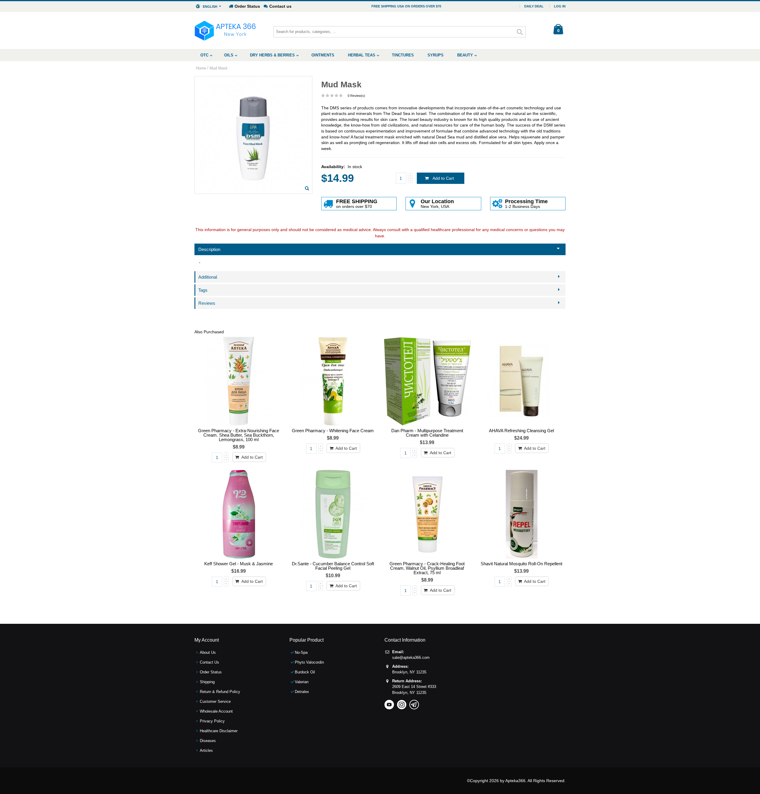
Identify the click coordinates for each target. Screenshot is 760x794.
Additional (207, 277)
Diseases (208, 740)
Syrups (436, 55)
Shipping (207, 682)
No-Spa (301, 652)
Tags (203, 290)
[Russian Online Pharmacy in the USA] (225, 30)
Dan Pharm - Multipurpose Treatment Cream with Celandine (427, 433)
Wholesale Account (216, 711)
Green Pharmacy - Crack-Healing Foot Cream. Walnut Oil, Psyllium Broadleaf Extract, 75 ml (427, 568)
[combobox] (399, 31)
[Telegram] (414, 702)
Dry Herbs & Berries (272, 55)
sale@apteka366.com (411, 657)
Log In (560, 6)
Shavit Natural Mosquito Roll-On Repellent (521, 563)
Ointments (322, 55)
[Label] (238, 381)
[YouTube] (389, 702)
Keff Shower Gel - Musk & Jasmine (238, 563)
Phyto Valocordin (309, 662)
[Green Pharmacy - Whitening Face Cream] (333, 381)
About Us (208, 652)
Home (201, 68)
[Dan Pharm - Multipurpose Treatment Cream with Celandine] (427, 381)
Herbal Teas (361, 55)
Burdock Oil (305, 672)
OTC (204, 55)
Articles (206, 750)
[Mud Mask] (307, 188)
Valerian (301, 682)
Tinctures (403, 55)
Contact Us (209, 662)
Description (209, 249)
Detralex (302, 691)
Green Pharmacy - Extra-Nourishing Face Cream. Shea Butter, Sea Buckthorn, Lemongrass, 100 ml (238, 435)
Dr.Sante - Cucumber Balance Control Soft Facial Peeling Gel (333, 566)
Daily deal (534, 6)
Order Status (247, 6)
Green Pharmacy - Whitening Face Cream (333, 430)
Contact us (280, 6)
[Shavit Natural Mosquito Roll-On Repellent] (521, 514)
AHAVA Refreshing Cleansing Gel (521, 430)
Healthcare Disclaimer (219, 731)
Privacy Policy (212, 721)
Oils (228, 55)
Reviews (206, 303)
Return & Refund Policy (220, 691)
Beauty (465, 55)
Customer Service (215, 701)
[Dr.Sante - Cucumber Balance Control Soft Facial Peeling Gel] (333, 514)
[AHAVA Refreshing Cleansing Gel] (521, 381)
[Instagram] (401, 702)
